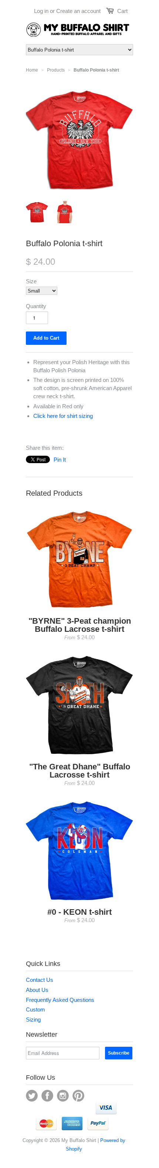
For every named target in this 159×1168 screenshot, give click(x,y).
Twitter (32, 1096)
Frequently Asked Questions (60, 1000)
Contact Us (39, 980)
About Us (37, 990)
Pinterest (78, 1096)
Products (56, 70)
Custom (35, 1009)
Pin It (60, 459)
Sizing (33, 1019)
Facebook (47, 1096)
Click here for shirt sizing (63, 416)
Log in (41, 11)
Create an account (78, 11)
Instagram (63, 1096)
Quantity (36, 306)
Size (31, 281)
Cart (122, 11)
